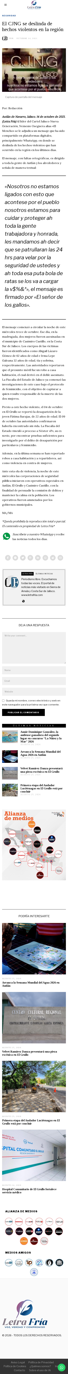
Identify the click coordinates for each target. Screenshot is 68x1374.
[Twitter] (23, 558)
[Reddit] (53, 558)
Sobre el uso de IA (40, 1370)
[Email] (60, 558)
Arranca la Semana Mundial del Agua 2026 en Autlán (40, 753)
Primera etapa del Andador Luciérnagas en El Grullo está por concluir (41, 788)
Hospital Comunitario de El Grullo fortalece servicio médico (29, 1191)
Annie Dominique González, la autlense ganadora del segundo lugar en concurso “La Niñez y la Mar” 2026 (41, 736)
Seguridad (9, 16)
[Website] (23, 601)
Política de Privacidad (41, 1362)
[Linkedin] (38, 558)
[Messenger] (15, 558)
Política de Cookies (14, 1366)
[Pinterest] (30, 558)
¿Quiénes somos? (40, 1366)
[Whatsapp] (45, 558)
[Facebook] (8, 558)
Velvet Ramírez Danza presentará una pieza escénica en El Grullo (41, 770)
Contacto (19, 1370)
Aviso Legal (18, 1362)
